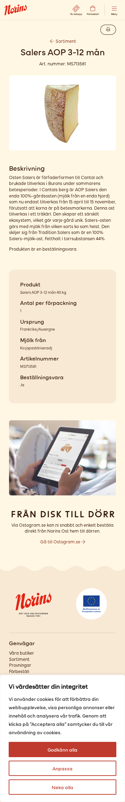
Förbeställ (19, 671)
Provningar (20, 665)
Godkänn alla (62, 749)
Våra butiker (21, 653)
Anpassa (62, 768)
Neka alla (62, 787)
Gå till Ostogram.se (60, 541)
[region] (62, 738)
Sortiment (65, 41)
